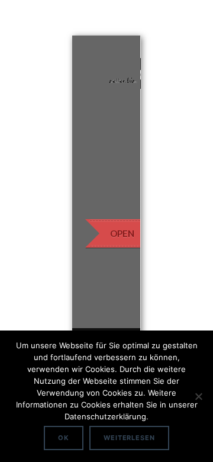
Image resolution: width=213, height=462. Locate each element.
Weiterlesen (129, 438)
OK (63, 438)
